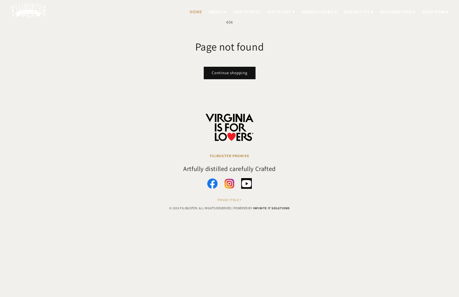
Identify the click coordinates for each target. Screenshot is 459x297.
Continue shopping (230, 72)
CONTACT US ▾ (358, 12)
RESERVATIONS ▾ (397, 12)
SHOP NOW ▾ (435, 12)
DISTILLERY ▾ (281, 12)
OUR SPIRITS (247, 12)
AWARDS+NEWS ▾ (319, 12)
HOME (196, 12)
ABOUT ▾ (218, 12)
